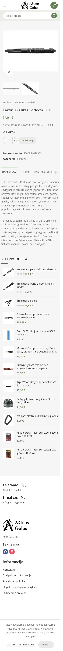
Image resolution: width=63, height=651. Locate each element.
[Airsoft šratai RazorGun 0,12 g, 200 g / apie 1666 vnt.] (8, 454)
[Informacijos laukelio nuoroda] (14, 485)
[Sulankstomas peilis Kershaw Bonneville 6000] (8, 318)
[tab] (9, 172)
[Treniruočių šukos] (8, 303)
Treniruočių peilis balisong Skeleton (37, 269)
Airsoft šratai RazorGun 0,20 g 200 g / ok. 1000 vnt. (37, 434)
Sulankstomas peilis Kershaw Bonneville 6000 (33, 315)
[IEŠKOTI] (54, 15)
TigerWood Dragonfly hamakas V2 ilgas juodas (36, 383)
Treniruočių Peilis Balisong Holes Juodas (35, 285)
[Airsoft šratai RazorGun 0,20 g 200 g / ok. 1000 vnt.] (8, 437)
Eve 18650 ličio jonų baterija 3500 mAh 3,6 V (36, 333)
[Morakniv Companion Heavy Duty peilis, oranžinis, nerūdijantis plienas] (8, 352)
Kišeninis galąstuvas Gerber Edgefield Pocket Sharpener (32, 366)
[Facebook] (5, 551)
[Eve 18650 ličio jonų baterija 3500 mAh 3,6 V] (8, 335)
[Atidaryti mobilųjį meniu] (4, 5)
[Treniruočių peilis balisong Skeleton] (8, 272)
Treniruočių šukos (27, 300)
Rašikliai (32, 102)
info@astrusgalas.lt (13, 502)
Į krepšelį (27, 140)
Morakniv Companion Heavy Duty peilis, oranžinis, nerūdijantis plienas (37, 349)
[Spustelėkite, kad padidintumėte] (9, 72)
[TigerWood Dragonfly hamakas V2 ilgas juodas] (8, 386)
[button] (6, 51)
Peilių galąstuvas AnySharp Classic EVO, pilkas (36, 400)
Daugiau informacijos (21, 644)
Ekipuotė (19, 102)
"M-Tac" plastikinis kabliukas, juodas (37, 416)
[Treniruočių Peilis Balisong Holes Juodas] (8, 288)
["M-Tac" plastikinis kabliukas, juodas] (8, 420)
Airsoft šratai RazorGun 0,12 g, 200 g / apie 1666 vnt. (36, 451)
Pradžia (7, 102)
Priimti (46, 644)
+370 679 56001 (12, 490)
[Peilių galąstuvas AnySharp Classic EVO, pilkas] (8, 403)
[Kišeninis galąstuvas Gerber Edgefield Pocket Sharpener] (8, 369)
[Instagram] (12, 551)
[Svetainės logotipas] (30, 5)
